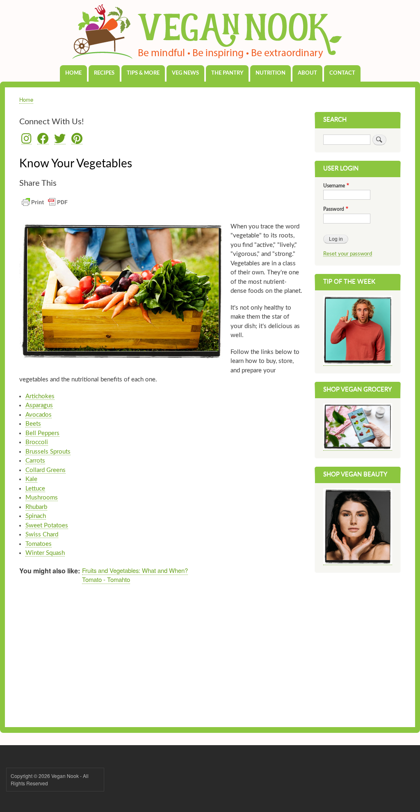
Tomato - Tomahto (106, 579)
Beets (33, 424)
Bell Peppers (42, 433)
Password (333, 209)
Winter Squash (45, 553)
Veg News (185, 73)
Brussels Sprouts (48, 452)
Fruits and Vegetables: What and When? (135, 570)
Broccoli (36, 442)
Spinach (35, 516)
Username (334, 185)
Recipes (104, 73)
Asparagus (39, 405)
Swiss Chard (41, 534)
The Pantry (227, 73)
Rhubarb (36, 507)
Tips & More (143, 73)
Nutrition (270, 73)
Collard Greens (45, 470)
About (307, 73)
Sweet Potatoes (46, 525)
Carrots (35, 461)
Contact (342, 73)
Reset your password (347, 253)
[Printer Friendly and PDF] (44, 207)
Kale (31, 479)
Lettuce (35, 489)
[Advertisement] (160, 653)
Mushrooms (41, 498)
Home (73, 73)
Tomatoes (38, 544)
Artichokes (40, 396)
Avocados (38, 415)
